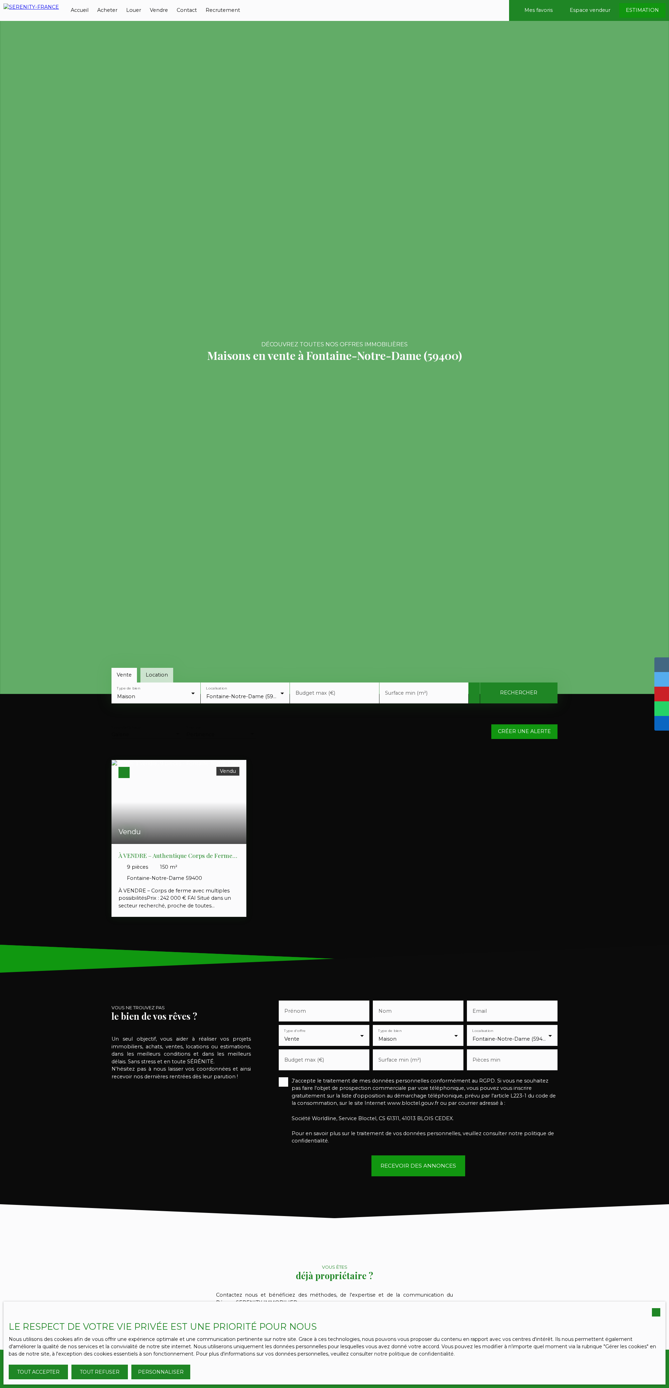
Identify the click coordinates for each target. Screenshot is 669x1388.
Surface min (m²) (406, 693)
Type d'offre (295, 1030)
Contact (187, 10)
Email (479, 1011)
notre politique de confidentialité (414, 1354)
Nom (385, 1011)
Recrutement (223, 10)
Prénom (295, 1011)
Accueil (80, 10)
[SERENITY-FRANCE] (31, 10)
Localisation (216, 688)
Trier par (193, 727)
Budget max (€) (315, 693)
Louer (133, 10)
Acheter (107, 10)
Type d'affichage (126, 727)
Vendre (159, 10)
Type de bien (128, 688)
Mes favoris (538, 10)
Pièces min (486, 1060)
